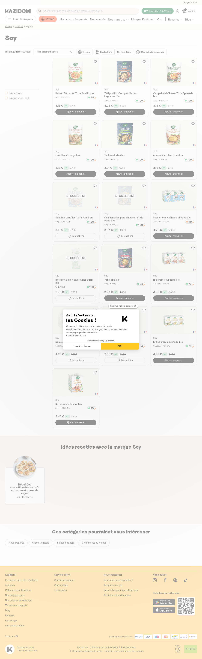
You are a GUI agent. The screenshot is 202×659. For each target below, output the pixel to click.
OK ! (120, 346)
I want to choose (82, 346)
